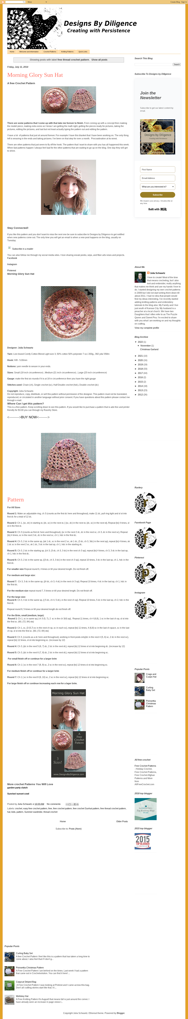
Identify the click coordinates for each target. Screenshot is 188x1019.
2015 (140, 382)
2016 (140, 377)
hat (8, 812)
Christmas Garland (149, 349)
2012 (140, 394)
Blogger (120, 1013)
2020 (140, 360)
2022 (140, 342)
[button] (157, 137)
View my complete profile (147, 328)
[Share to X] (72, 804)
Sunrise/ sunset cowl (18, 794)
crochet (18, 808)
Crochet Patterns (50, 52)
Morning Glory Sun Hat (35, 75)
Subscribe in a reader (22, 249)
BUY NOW (29, 417)
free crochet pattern (62, 808)
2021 (140, 356)
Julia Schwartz (157, 273)
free (50, 808)
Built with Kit (158, 209)
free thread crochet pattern (113, 808)
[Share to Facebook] (74, 804)
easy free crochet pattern (35, 808)
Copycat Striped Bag (26, 982)
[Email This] (67, 804)
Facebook (12, 258)
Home (12, 52)
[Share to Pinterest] (77, 804)
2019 (140, 364)
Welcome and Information (29, 52)
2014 (140, 386)
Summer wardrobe (33, 812)
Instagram (12, 264)
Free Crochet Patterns (145, 766)
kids (13, 812)
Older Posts (122, 821)
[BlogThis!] (69, 804)
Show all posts (99, 59)
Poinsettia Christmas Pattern (151, 703)
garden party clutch (17, 787)
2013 (140, 390)
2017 (140, 373)
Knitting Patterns (67, 52)
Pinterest (11, 270)
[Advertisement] (152, 241)
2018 (140, 369)
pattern (20, 812)
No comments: (54, 804)
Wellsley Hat (22, 996)
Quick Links (83, 52)
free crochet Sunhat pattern (86, 808)
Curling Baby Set (24, 953)
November (146, 345)
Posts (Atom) (75, 829)
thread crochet (50, 812)
